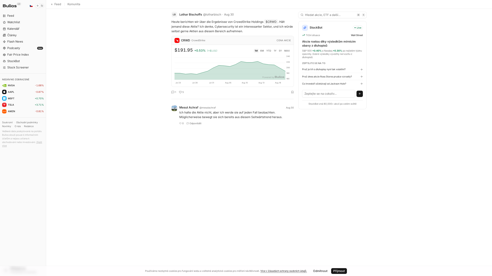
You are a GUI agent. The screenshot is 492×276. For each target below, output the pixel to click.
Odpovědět (195, 123)
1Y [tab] (275, 50)
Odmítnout (320, 271)
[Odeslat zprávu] (360, 94)
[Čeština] (31, 5)
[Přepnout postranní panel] (46, 138)
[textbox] (328, 94)
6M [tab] (262, 50)
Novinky (6, 126)
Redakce (29, 126)
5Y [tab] (280, 50)
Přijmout (339, 271)
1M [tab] (256, 50)
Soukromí (7, 122)
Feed (57, 4)
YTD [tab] (268, 50)
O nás (18, 126)
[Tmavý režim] (40, 5)
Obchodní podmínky (27, 122)
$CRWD (271, 22)
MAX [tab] (287, 50)
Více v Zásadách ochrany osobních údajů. (283, 270)
